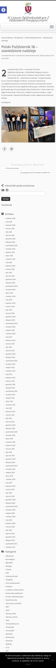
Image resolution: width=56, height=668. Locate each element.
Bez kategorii (10, 559)
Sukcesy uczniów (12, 617)
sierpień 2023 (10, 330)
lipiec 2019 (9, 476)
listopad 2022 (10, 357)
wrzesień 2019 (10, 469)
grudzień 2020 (10, 425)
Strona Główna (7, 37)
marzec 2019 (10, 489)
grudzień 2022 (10, 354)
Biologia (9, 566)
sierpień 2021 (10, 398)
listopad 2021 (10, 388)
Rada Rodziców (11, 600)
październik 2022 (11, 361)
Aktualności (18, 37)
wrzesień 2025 (10, 249)
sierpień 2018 (10, 513)
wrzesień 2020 (10, 435)
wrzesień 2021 (10, 395)
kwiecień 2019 (10, 486)
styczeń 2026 (10, 235)
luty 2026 (9, 232)
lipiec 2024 (9, 293)
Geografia (9, 580)
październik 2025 (11, 245)
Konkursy (9, 586)
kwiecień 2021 (10, 411)
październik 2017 (11, 544)
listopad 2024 (10, 283)
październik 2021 (11, 391)
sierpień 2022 (10, 367)
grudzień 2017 (10, 537)
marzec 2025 (10, 269)
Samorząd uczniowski (13, 603)
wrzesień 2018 (10, 510)
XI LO (52, 55)
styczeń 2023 (10, 350)
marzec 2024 (10, 306)
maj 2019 (9, 483)
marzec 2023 (10, 344)
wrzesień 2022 (10, 364)
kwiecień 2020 (10, 445)
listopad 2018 (10, 503)
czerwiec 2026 (10, 218)
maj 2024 (9, 300)
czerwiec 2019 (10, 479)
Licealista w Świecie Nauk (14, 590)
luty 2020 (9, 452)
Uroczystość (10, 630)
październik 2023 (11, 323)
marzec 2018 (10, 527)
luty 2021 (9, 418)
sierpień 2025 (10, 252)
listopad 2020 (10, 428)
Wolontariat (10, 637)
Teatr (7, 620)
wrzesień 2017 (10, 547)
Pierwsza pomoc (11, 168)
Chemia (8, 569)
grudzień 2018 (10, 500)
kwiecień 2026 (10, 225)
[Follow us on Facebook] (8, 190)
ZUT (7, 651)
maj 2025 (9, 262)
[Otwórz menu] (52, 27)
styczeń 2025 (10, 276)
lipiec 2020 (9, 439)
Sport (8, 610)
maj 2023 (9, 337)
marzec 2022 (10, 381)
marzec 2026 (10, 228)
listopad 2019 (10, 462)
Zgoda (28, 664)
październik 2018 (11, 506)
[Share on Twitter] (11, 148)
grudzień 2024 (10, 279)
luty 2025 (9, 273)
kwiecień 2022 (10, 378)
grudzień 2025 (10, 239)
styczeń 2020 (10, 456)
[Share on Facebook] (4, 148)
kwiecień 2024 (10, 303)
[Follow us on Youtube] (3, 190)
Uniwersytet (10, 627)
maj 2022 (9, 374)
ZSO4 (6, 58)
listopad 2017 (10, 540)
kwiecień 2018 (10, 523)
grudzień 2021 (10, 384)
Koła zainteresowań (32, 55)
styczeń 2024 (10, 313)
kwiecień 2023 (10, 340)
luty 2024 (9, 310)
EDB (7, 573)
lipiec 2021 (9, 401)
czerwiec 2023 (10, 334)
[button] (3, 10)
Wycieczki (9, 641)
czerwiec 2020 (10, 442)
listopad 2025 (10, 242)
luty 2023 (9, 347)
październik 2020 (11, 432)
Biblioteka (9, 563)
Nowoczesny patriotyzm (14, 593)
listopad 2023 (10, 320)
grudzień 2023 (10, 317)
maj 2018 (9, 520)
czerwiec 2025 (10, 259)
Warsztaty (9, 634)
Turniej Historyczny (12, 624)
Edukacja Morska (12, 576)
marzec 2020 (10, 449)
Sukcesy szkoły (45, 55)
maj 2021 (9, 408)
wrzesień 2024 (10, 289)
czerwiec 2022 (10, 371)
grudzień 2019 (10, 459)
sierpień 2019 (10, 472)
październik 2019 (11, 466)
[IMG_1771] (41, 124)
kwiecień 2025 (10, 266)
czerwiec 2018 (10, 517)
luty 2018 (9, 530)
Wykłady (9, 644)
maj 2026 (9, 222)
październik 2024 (11, 286)
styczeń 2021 (10, 422)
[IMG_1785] (15, 124)
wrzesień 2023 (10, 327)
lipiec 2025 (9, 256)
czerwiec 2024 (10, 296)
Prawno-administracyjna (14, 597)
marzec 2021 (10, 415)
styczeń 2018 (10, 533)
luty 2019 (9, 493)
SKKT (7, 607)
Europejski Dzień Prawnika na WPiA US (36, 172)
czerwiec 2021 (10, 405)
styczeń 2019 (10, 496)
